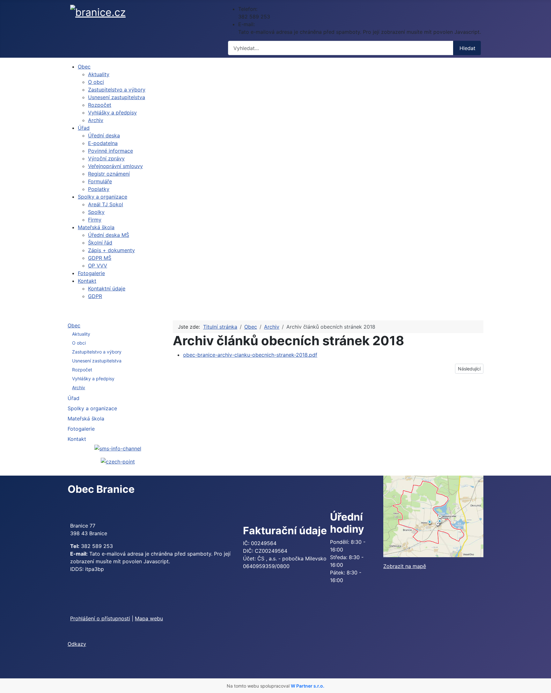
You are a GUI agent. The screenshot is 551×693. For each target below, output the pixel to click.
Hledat (467, 48)
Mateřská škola (86, 418)
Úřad (73, 398)
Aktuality (81, 334)
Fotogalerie (81, 429)
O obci (79, 343)
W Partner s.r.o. (307, 686)
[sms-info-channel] (117, 448)
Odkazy (77, 644)
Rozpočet (82, 369)
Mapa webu (149, 618)
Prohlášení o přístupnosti (100, 618)
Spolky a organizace (92, 408)
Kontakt (77, 439)
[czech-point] (118, 461)
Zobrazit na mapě (404, 566)
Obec (74, 325)
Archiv (78, 387)
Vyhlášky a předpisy (93, 378)
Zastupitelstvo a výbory (96, 351)
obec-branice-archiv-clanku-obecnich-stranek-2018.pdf (250, 355)
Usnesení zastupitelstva (96, 360)
